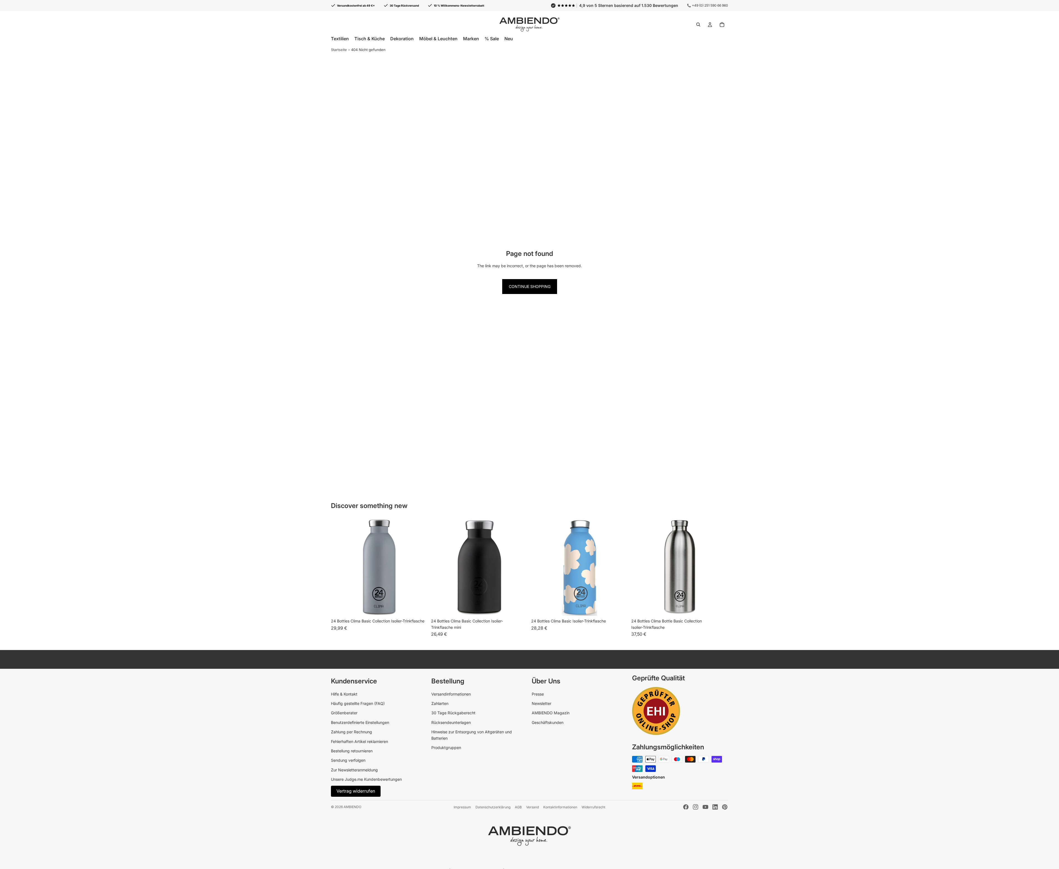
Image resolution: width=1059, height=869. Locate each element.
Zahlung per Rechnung (351, 731)
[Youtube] (705, 807)
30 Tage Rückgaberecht (453, 712)
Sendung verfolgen (348, 760)
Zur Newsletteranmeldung (354, 770)
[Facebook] (686, 807)
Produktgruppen (446, 747)
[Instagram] (695, 807)
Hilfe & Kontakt (344, 694)
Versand (532, 807)
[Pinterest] (724, 807)
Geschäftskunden (547, 722)
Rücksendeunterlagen (451, 722)
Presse (538, 694)
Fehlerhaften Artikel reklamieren (359, 741)
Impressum (462, 807)
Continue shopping (529, 286)
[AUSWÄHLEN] (419, 607)
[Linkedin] (715, 807)
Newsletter (541, 703)
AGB (518, 807)
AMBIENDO (352, 807)
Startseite (339, 49)
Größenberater (344, 712)
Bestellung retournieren (352, 750)
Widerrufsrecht (593, 807)
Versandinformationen (451, 694)
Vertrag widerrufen (355, 791)
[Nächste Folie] (519, 567)
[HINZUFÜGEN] (719, 607)
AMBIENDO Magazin (550, 712)
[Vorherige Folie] (439, 567)
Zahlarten (439, 703)
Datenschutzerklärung (492, 807)
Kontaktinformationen (560, 807)
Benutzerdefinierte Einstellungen (360, 722)
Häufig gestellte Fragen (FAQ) (358, 703)
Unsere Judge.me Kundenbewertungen (366, 779)
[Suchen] (698, 24)
